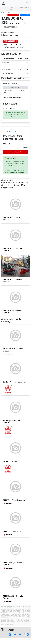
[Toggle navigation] (27, 3)
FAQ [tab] (16, 131)
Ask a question (25, 15)
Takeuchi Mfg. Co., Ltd (12, 44)
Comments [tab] (8, 131)
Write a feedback (13, 15)
